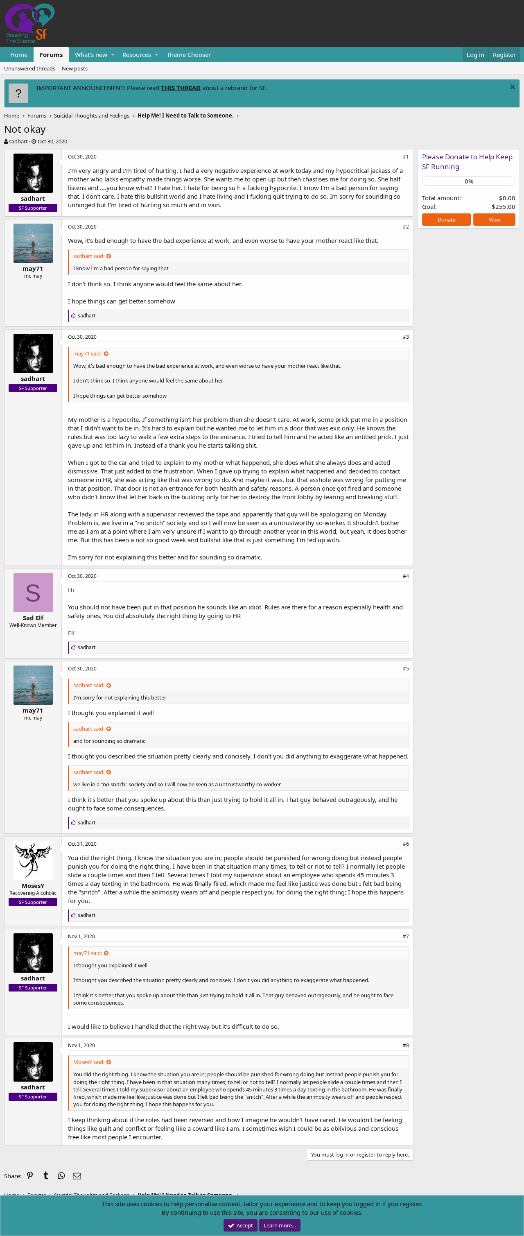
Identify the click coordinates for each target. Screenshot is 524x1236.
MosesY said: (88, 1062)
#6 (406, 843)
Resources (136, 54)
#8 (406, 1045)
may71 (33, 268)
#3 (406, 336)
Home (18, 54)
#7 (406, 936)
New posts (75, 68)
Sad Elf (33, 617)
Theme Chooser (189, 54)
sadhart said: (88, 256)
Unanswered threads (29, 68)
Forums (51, 54)
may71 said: (87, 353)
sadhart (18, 141)
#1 (406, 156)
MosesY (33, 885)
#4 (406, 576)
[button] (113, 54)
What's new (91, 54)
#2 (406, 226)
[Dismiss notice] (511, 88)
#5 (406, 668)
